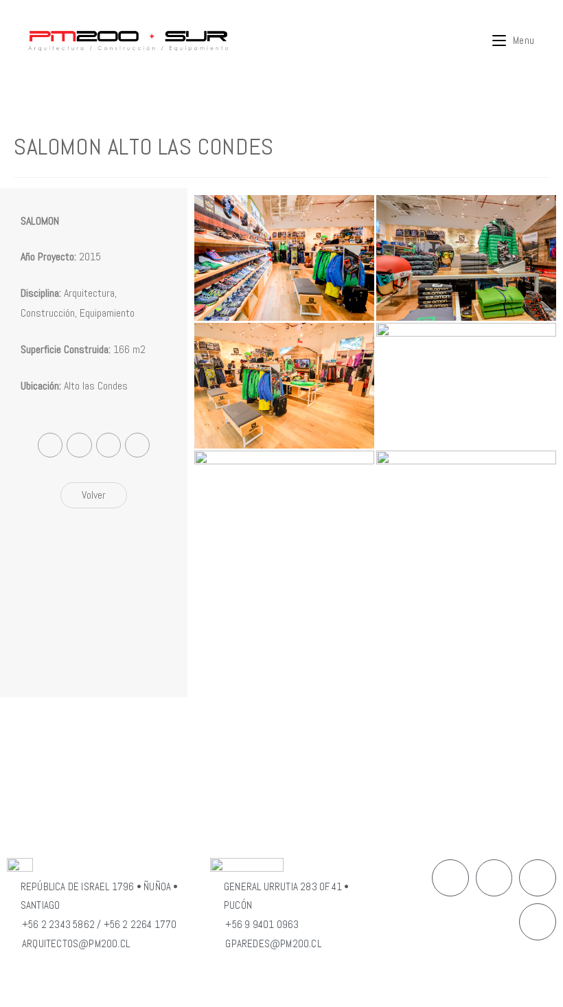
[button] (93, 495)
